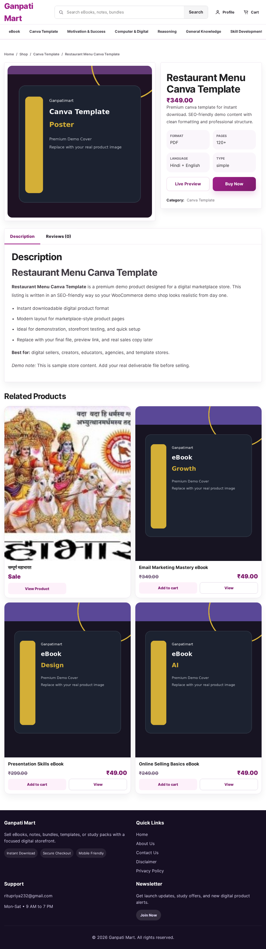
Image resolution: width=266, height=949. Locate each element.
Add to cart (168, 588)
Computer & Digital (131, 31)
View (229, 588)
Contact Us (147, 852)
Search (196, 12)
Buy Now (234, 183)
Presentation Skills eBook (36, 764)
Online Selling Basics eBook (169, 764)
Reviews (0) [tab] (58, 236)
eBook (14, 31)
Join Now (148, 915)
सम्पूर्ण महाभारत (20, 567)
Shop (23, 54)
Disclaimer (146, 861)
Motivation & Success (86, 31)
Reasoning (167, 31)
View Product (37, 588)
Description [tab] (22, 236)
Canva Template (43, 31)
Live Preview (188, 183)
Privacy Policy (150, 870)
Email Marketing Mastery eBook (173, 567)
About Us (145, 843)
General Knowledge (203, 31)
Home (9, 54)
